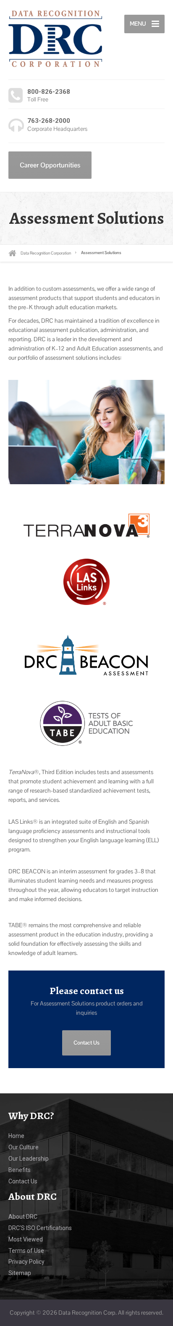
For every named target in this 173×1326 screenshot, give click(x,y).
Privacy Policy (26, 1261)
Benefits (19, 1170)
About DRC (22, 1216)
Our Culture (23, 1147)
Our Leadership (28, 1158)
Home (16, 1135)
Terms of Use (26, 1250)
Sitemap (19, 1273)
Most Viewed (25, 1239)
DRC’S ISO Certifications (40, 1228)
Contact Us (86, 1042)
